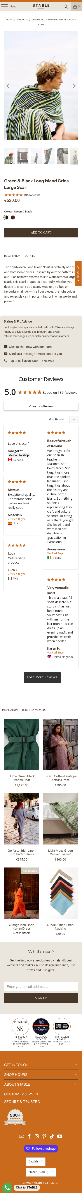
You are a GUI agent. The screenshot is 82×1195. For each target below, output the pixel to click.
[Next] (73, 86)
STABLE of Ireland (46, 1183)
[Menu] (2, 6)
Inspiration (10, 709)
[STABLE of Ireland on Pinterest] (44, 1137)
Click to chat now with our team (30, 347)
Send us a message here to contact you (35, 354)
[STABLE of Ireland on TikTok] (52, 1137)
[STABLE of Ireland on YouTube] (59, 1137)
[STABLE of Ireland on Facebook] (29, 1137)
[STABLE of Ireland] (41, 6)
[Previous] (8, 86)
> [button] (42, 677)
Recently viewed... (34, 709)
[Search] (66, 6)
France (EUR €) (38, 1172)
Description (12, 255)
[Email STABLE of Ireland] (22, 1137)
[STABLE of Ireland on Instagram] (37, 1137)
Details (30, 255)
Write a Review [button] (43, 406)
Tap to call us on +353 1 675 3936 (31, 360)
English (33, 1161)
